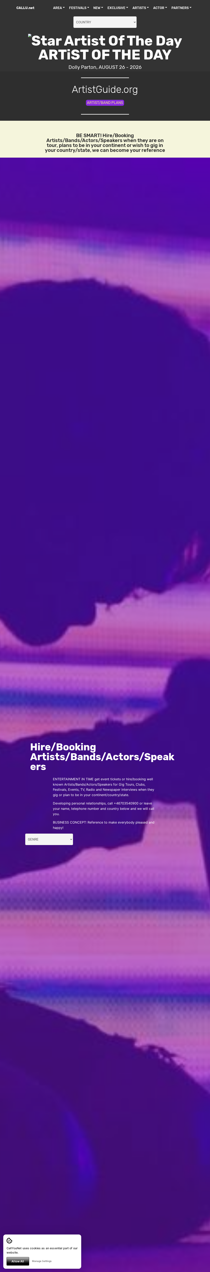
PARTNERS (180, 8)
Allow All (17, 1261)
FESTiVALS (77, 8)
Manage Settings (41, 1261)
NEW (96, 8)
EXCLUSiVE (116, 8)
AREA (57, 8)
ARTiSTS (139, 8)
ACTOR (158, 8)
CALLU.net (25, 8)
